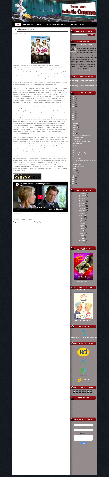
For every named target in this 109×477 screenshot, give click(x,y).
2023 (73, 102)
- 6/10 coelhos (81, 202)
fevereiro (75, 174)
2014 (73, 119)
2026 (73, 96)
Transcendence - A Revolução (80, 151)
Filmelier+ (82, 223)
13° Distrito (75, 145)
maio (74, 168)
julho (74, 131)
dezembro (76, 121)
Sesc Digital (82, 235)
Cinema (81, 220)
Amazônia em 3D (77, 139)
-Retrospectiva (82, 210)
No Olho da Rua (77, 158)
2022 (73, 104)
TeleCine (82, 238)
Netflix (81, 232)
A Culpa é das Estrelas (78, 166)
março (75, 172)
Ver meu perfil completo (83, 70)
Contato (82, 24)
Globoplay (82, 225)
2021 (73, 106)
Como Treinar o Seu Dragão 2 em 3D (82, 147)
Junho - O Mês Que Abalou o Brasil (81, 141)
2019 (73, 110)
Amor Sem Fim (76, 156)
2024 (73, 100)
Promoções (39, 24)
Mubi (82, 230)
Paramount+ (82, 233)
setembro (75, 127)
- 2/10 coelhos (82, 195)
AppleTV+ (82, 218)
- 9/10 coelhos (81, 207)
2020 (73, 108)
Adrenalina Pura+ (82, 215)
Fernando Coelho (87, 44)
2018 (73, 112)
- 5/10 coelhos (81, 200)
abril (74, 170)
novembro (76, 123)
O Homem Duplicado (78, 137)
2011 (73, 181)
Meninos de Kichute (78, 164)
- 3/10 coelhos (81, 197)
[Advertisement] (83, 459)
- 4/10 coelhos (81, 198)
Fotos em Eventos (28, 24)
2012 (73, 180)
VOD (82, 242)
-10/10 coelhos (81, 208)
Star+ (82, 237)
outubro (75, 125)
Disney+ (82, 222)
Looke (82, 228)
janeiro (75, 176)
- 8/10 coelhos (81, 205)
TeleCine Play (82, 240)
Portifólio (74, 24)
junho (74, 133)
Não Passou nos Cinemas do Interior (57, 24)
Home (18, 24)
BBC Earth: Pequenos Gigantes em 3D (82, 153)
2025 (73, 98)
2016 (73, 115)
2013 (73, 178)
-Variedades (82, 213)
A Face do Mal (76, 154)
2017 (73, 114)
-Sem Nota (82, 212)
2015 (73, 117)
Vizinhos (75, 149)
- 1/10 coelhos (82, 193)
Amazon (82, 217)
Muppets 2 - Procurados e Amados (81, 135)
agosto (75, 129)
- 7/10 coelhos (81, 203)
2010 (73, 183)
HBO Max (82, 227)
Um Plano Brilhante (78, 143)
